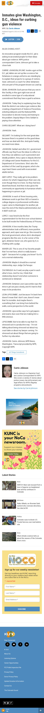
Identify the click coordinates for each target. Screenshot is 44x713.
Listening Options (10, 658)
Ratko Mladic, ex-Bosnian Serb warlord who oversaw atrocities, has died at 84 (29, 505)
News (18, 482)
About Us (7, 654)
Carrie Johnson (14, 28)
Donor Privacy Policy (11, 676)
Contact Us (8, 686)
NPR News (20, 500)
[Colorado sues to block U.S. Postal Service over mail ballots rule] (9, 520)
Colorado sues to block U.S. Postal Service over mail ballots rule (29, 522)
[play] (3, 710)
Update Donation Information (14, 681)
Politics (19, 516)
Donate (37, 3)
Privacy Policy (8, 672)
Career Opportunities (11, 663)
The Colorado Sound (11, 690)
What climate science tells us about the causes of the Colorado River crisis (29, 538)
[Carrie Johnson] (7, 371)
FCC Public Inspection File (12, 667)
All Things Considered (16, 352)
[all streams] (41, 710)
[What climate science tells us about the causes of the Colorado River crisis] (9, 536)
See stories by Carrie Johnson (25, 388)
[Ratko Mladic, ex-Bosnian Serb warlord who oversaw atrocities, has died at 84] (9, 504)
